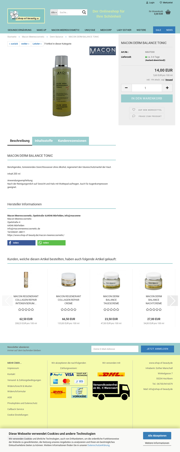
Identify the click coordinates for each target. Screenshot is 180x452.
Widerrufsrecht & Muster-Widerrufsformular (20, 389)
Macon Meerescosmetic (65, 30)
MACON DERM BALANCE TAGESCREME (111, 300)
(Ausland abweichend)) (155, 60)
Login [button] (151, 2)
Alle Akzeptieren (157, 435)
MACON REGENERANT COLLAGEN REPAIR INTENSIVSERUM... (26, 300)
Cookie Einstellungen (17, 414)
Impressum (13, 368)
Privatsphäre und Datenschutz (22, 403)
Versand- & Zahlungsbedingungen (24, 380)
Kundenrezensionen (72, 141)
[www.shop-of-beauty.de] (26, 15)
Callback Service (15, 409)
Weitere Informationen (157, 443)
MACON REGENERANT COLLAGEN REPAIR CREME (68, 300)
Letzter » (37, 43)
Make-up (41, 30)
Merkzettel (167, 2)
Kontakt (11, 374)
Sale (158, 30)
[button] (126, 88)
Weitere (141, 30)
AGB (9, 397)
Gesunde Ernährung (19, 30)
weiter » (25, 43)
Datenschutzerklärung (99, 445)
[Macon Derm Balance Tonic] (62, 86)
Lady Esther (124, 30)
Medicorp (106, 30)
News (169, 30)
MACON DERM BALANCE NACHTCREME (154, 300)
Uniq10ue (90, 30)
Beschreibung (20, 141)
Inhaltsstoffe (44, 141)
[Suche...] (84, 12)
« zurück (13, 43)
